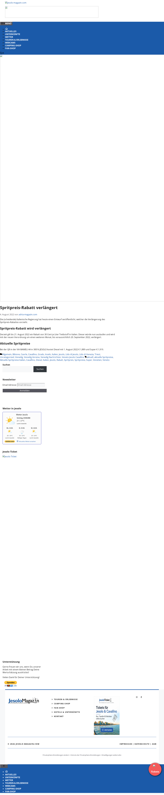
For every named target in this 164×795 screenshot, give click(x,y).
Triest (97, 354)
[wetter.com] (10, 442)
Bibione (16, 354)
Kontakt (59, 716)
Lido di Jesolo (72, 354)
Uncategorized (7, 357)
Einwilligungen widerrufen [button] (111, 755)
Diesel (39, 360)
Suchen (40, 369)
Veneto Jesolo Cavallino (73, 357)
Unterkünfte (12, 34)
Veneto (106, 360)
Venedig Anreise (32, 357)
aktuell (90, 357)
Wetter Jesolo (22, 414)
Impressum (126, 744)
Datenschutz (142, 744)
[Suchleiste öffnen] (2, 53)
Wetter (9, 37)
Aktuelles (10, 31)
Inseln (48, 354)
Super (89, 360)
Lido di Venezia (86, 354)
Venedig (19, 357)
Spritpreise (80, 360)
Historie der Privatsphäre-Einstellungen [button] (85, 755)
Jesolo (62, 354)
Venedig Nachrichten (51, 357)
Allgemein (7, 354)
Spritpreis (69, 360)
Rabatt (60, 360)
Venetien (97, 360)
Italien (55, 354)
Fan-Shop (10, 48)
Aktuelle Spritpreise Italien (12, 360)
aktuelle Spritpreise (103, 357)
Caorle (24, 354)
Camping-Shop (13, 45)
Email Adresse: (10, 384)
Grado (41, 354)
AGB (154, 744)
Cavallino (32, 354)
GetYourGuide (21, 399)
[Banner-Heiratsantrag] (51, 17)
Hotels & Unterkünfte (67, 712)
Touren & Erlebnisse (16, 39)
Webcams (10, 42)
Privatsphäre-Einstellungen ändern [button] (56, 755)
